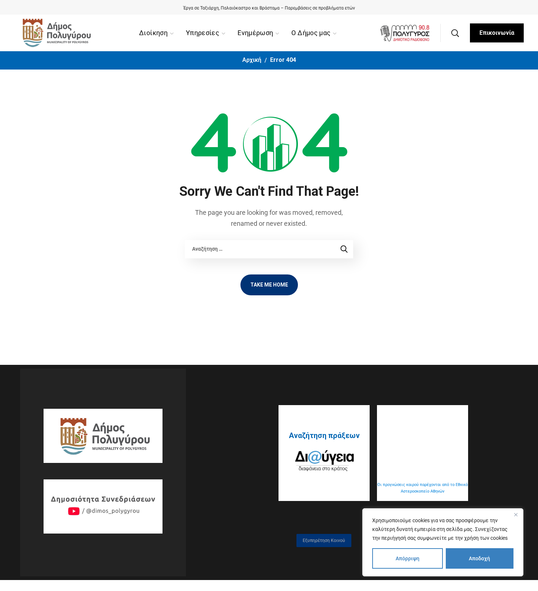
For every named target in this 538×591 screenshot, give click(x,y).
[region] (442, 542)
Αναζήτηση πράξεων (324, 435)
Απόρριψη (407, 558)
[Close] (515, 514)
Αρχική (251, 59)
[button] (455, 33)
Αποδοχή (479, 558)
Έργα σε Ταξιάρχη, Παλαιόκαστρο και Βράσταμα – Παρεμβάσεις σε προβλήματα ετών (269, 8)
